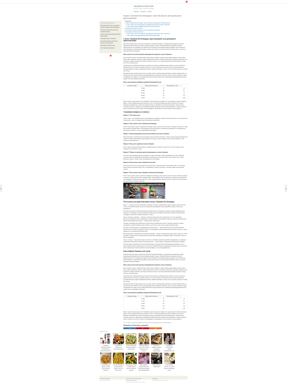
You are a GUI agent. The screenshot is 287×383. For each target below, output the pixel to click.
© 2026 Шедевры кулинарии (105, 378)
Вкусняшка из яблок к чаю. (108, 45)
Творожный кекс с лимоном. (108, 38)
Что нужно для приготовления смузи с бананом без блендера (143, 30)
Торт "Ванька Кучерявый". (108, 47)
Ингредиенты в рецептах (147, 322)
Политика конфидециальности (131, 380)
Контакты (127, 378)
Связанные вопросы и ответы (134, 28)
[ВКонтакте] (129, 328)
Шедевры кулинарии (144, 6)
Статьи (149, 11)
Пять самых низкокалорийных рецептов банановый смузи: (143, 26)
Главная (136, 11)
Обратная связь (155, 378)
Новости (143, 11)
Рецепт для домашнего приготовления (135, 322)
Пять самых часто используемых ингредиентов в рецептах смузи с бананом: (148, 24)
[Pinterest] (142, 328)
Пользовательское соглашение (135, 378)
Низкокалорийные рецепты (157, 322)
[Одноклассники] (155, 328)
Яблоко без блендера (167, 322)
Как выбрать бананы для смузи (134, 32)
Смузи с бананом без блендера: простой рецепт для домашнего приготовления (148, 23)
